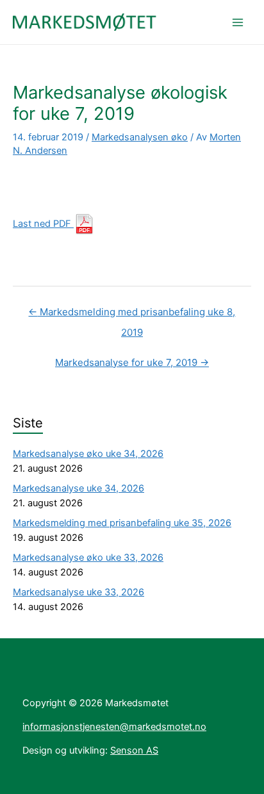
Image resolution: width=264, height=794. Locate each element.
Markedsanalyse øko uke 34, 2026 (88, 453)
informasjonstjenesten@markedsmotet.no (114, 726)
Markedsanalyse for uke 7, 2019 (132, 362)
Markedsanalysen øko (140, 137)
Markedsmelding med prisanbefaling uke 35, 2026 (122, 523)
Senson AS (134, 750)
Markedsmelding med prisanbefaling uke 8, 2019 (131, 315)
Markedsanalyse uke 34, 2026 (78, 488)
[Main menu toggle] (237, 22)
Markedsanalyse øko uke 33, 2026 (88, 557)
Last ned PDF (43, 223)
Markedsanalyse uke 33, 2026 (78, 592)
